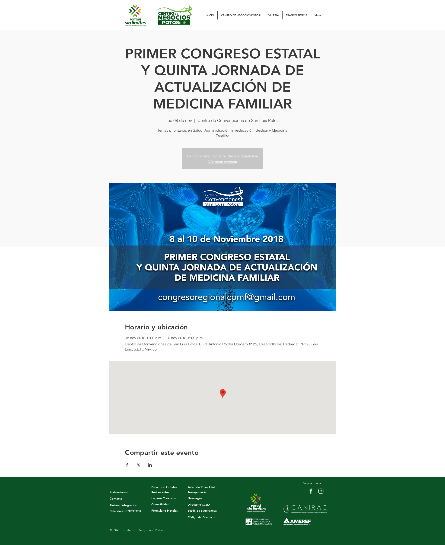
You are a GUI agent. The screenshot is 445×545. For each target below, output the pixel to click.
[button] (241, 15)
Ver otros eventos (222, 161)
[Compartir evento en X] (138, 465)
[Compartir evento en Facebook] (127, 465)
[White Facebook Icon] (311, 491)
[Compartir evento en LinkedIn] (150, 465)
